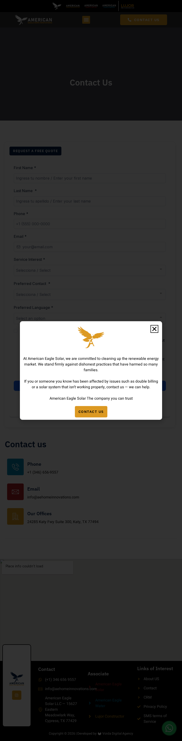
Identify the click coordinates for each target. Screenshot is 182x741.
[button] (154, 329)
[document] (91, 370)
